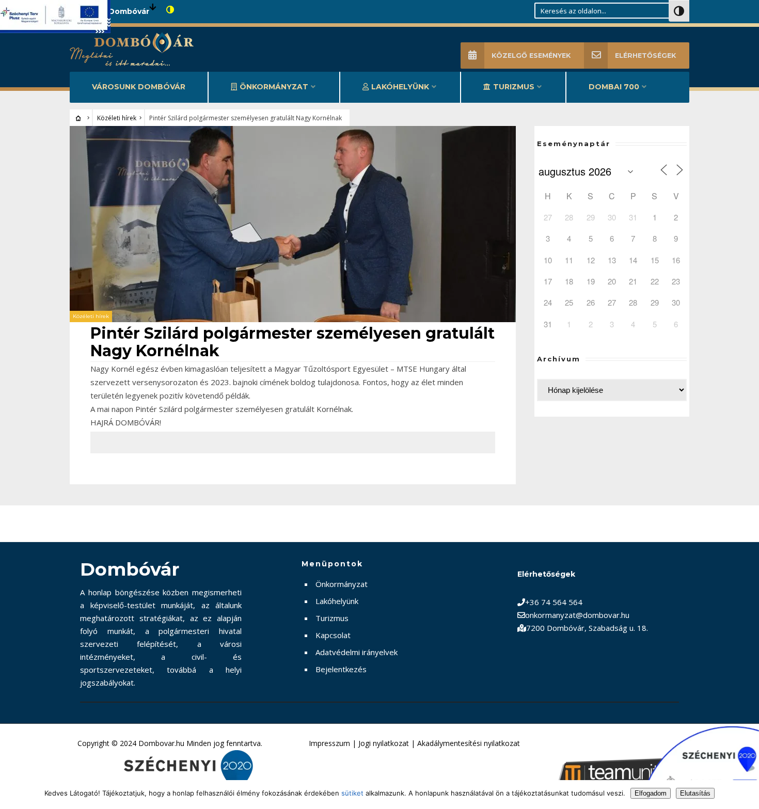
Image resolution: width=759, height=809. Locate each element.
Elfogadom (651, 793)
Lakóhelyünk (400, 86)
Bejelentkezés (341, 669)
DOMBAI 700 (614, 86)
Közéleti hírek (116, 118)
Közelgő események (531, 55)
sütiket (352, 793)
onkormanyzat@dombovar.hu (577, 615)
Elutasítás (695, 793)
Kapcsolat (333, 635)
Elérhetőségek (645, 55)
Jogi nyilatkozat (383, 743)
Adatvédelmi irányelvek (356, 652)
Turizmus (513, 86)
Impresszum (329, 743)
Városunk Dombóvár (138, 86)
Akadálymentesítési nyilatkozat (468, 743)
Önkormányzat (274, 86)
